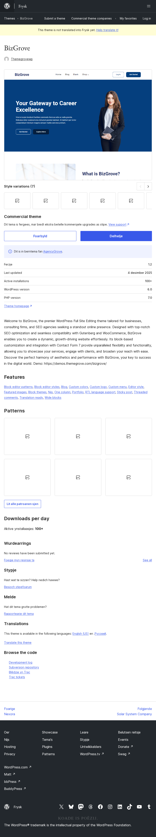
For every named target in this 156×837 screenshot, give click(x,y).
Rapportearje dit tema (19, 613)
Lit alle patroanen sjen (22, 504)
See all (147, 560)
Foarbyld (40, 236)
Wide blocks (53, 397)
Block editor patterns (18, 386)
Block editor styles (47, 386)
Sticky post (124, 392)
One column (62, 392)
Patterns (48, 754)
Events (123, 740)
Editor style (136, 386)
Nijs (50, 392)
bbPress (12, 782)
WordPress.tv (92, 754)
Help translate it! (107, 30)
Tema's (47, 740)
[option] (27, 436)
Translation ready (31, 397)
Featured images (15, 392)
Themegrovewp (22, 59)
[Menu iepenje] (149, 6)
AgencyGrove (52, 251)
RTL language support (100, 392)
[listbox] (78, 457)
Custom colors (78, 386)
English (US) (81, 633)
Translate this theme (17, 642)
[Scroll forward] (148, 186)
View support (117, 224)
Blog (64, 386)
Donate (125, 747)
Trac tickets (17, 677)
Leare (84, 732)
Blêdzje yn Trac (19, 672)
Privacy (9, 754)
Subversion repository (24, 667)
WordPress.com (18, 767)
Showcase (50, 732)
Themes (9, 18)
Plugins (47, 747)
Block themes (37, 392)
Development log (20, 662)
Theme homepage (16, 306)
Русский (100, 633)
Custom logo (98, 386)
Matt (9, 774)
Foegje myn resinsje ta (19, 560)
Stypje (84, 740)
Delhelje (116, 236)
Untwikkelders (90, 747)
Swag (124, 754)
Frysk (18, 807)
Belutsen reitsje (129, 732)
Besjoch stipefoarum (18, 587)
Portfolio (78, 392)
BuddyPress (15, 789)
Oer (6, 732)
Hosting (10, 747)
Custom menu (117, 386)
